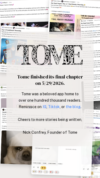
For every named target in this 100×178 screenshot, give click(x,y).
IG (44, 107)
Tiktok (54, 107)
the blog (73, 107)
